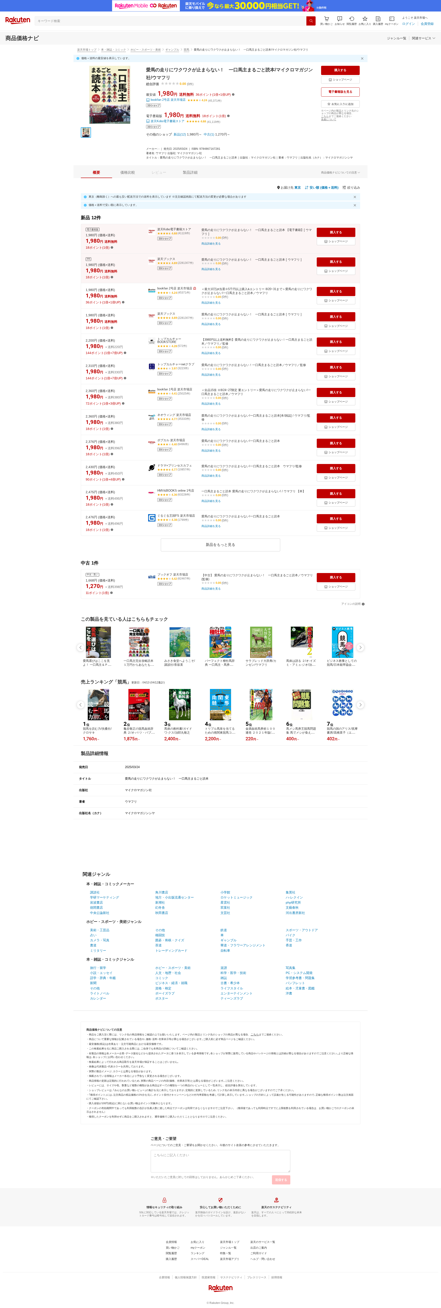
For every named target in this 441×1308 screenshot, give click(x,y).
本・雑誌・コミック (113, 49)
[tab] (96, 172)
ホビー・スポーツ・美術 (145, 49)
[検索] (311, 21)
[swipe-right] (360, 647)
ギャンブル (172, 49)
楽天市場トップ (86, 49)
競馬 (186, 49)
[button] (340, 21)
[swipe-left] (80, 647)
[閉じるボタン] (363, 58)
